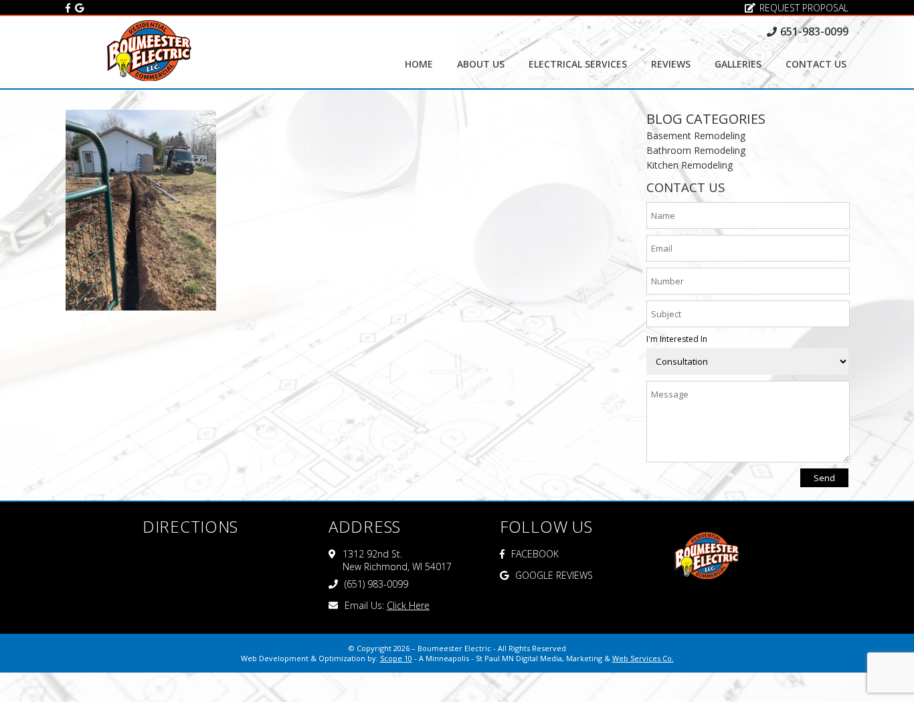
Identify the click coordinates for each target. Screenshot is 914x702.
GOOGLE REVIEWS (554, 575)
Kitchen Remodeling (689, 165)
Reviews (671, 64)
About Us (481, 64)
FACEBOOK (535, 553)
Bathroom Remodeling (695, 150)
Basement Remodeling (695, 135)
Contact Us (816, 64)
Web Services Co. (643, 658)
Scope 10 (396, 658)
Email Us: (387, 605)
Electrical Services (578, 64)
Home (419, 64)
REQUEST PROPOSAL (803, 7)
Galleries (738, 64)
